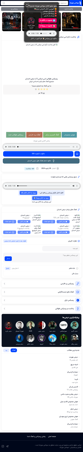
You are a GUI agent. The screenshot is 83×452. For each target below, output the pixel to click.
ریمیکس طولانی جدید (15, 135)
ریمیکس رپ (14, 9)
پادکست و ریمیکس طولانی (64, 308)
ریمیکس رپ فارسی (67, 283)
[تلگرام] (7, 446)
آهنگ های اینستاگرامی (66, 292)
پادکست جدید (69, 9)
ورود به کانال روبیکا (42, 198)
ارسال (8, 258)
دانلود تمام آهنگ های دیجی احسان (39, 161)
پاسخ (7, 268)
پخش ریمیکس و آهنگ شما (36, 436)
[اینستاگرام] (3, 446)
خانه (33, 169)
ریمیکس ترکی (69, 300)
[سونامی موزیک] (75, 3)
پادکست (28, 169)
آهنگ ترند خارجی (34, 135)
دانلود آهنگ (47, 222)
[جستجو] (4, 3)
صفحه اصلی (52, 436)
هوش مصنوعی (69, 135)
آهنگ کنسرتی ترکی (52, 135)
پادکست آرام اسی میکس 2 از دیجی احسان (61, 37)
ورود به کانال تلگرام (29, 193)
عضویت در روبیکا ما (46, 26)
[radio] (47, 89)
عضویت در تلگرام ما (46, 20)
